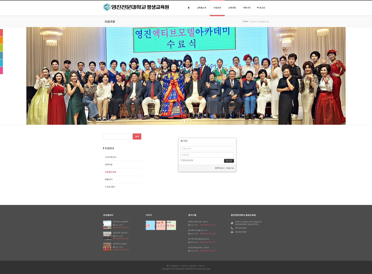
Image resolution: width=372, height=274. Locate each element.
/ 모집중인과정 (263, 22)
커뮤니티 (247, 8)
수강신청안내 (110, 157)
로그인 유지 (187, 160)
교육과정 (232, 8)
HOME (245, 21)
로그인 (262, 8)
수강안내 (217, 8)
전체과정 (108, 164)
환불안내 (108, 179)
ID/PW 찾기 (220, 168)
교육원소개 (201, 8)
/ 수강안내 (253, 22)
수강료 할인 (110, 187)
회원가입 (230, 168)
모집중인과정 (110, 172)
